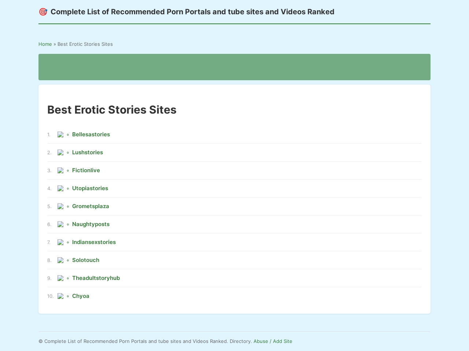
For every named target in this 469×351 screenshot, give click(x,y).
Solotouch (85, 259)
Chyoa (80, 295)
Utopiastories (90, 188)
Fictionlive (86, 170)
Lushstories (87, 152)
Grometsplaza (90, 206)
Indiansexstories (94, 242)
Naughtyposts (91, 224)
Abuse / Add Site (273, 341)
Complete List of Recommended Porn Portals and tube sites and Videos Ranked (186, 11)
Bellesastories (91, 134)
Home (45, 44)
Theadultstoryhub (96, 277)
